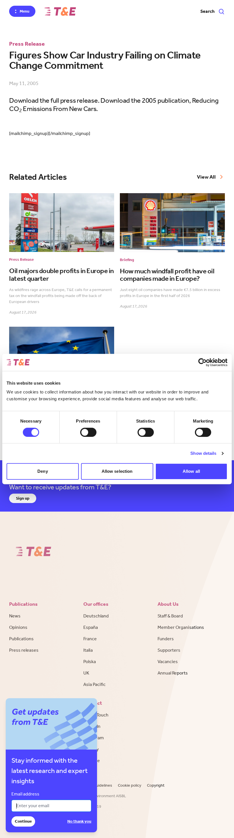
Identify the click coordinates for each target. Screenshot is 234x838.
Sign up (22, 498)
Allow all (191, 471)
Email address (25, 794)
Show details (203, 453)
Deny (42, 471)
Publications (21, 638)
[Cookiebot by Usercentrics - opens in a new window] (202, 362)
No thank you (79, 821)
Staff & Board (170, 616)
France (90, 638)
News (15, 616)
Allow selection (117, 471)
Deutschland (96, 616)
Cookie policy (129, 785)
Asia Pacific (94, 684)
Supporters (169, 650)
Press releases (24, 650)
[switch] (88, 432)
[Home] (60, 11)
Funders (166, 638)
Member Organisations (181, 627)
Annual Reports (173, 673)
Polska (89, 661)
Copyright (155, 785)
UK (86, 673)
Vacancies (168, 661)
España (90, 627)
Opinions (18, 627)
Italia (88, 650)
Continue (23, 821)
